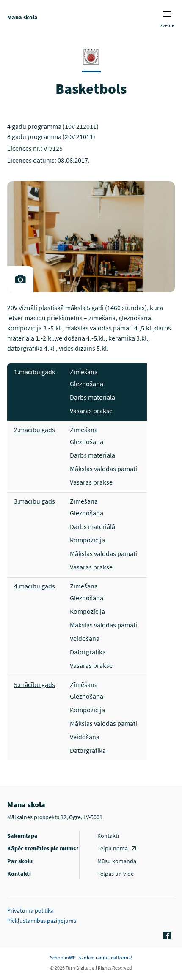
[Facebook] (165, 935)
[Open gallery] (20, 279)
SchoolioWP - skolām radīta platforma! (91, 957)
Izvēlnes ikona (167, 14)
